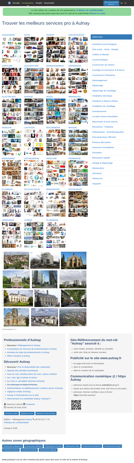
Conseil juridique (100, 60)
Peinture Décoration (101, 142)
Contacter (30, 404)
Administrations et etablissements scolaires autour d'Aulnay (35, 388)
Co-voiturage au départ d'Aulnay (22, 384)
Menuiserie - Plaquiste (102, 127)
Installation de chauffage (103, 106)
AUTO (27, 35)
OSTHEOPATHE (31, 158)
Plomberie (97, 152)
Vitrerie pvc (97, 178)
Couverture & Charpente (103, 75)
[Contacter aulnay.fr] (125, 3)
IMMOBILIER (74, 97)
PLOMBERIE (52, 220)
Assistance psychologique (104, 44)
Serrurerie (97, 173)
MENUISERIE (8, 158)
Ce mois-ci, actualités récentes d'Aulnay (26, 381)
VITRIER (28, 220)
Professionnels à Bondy (29, 450)
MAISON (72, 127)
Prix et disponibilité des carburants (34, 367)
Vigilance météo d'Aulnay (19, 391)
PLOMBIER (7, 189)
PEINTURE (51, 158)
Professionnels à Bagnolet (48, 450)
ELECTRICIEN (9, 97)
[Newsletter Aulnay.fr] (121, 3)
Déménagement (99, 80)
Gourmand (49, 3)
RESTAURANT (75, 189)
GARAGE (28, 97)
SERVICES (97, 37)
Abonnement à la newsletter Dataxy (29, 398)
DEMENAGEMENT (55, 66)
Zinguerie (96, 183)
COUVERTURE (31, 66)
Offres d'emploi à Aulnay (18, 356)
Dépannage (97, 85)
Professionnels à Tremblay (53, 446)
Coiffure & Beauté (100, 54)
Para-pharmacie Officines (104, 137)
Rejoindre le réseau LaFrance (46, 413)
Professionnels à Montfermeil (92, 446)
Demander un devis (11, 413)
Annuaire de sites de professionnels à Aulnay (28, 352)
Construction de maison (103, 65)
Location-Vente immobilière (105, 116)
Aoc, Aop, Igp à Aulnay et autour (22, 377)
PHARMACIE (74, 158)
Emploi (39, 3)
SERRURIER (8, 220)
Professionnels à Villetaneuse (12, 446)
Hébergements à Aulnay (29, 345)
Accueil (16, 3)
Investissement (99, 111)
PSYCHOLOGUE (32, 189)
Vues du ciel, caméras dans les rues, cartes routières (32, 374)
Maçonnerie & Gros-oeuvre (105, 121)
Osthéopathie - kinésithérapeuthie (108, 132)
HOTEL (49, 97)
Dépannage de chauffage (104, 91)
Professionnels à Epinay (10, 450)
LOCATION (29, 127)
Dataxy (29, 419)
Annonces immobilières (103, 147)
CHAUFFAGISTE (76, 35)
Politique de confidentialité (90, 10)
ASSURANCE (8, 35)
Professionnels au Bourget (112, 446)
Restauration (98, 168)
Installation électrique (102, 96)
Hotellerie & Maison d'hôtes (105, 101)
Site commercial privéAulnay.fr (111, 3)
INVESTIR (6, 127)
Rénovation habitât (101, 158)
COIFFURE (7, 66)
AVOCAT (50, 35)
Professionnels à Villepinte (33, 446)
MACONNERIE (53, 127)
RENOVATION (52, 189)
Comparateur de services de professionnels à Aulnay (32, 349)
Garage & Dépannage (102, 163)
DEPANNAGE (74, 66)
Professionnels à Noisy (72, 446)
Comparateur (27, 3)
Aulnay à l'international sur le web (23, 395)
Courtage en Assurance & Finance (108, 70)
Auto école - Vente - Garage (105, 49)
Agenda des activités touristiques (22, 370)
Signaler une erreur (27, 413)
